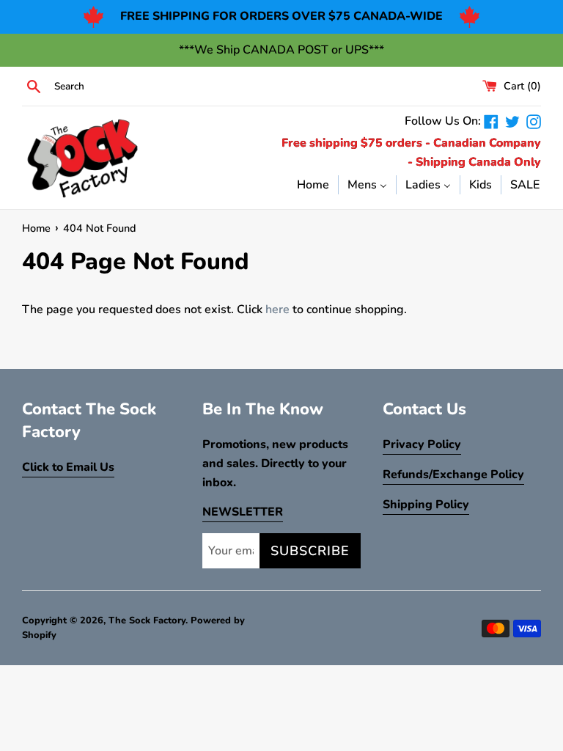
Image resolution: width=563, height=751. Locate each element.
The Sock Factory (146, 620)
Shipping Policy (426, 505)
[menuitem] (313, 184)
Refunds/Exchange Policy (453, 474)
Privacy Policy (422, 444)
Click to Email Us (68, 467)
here (277, 309)
